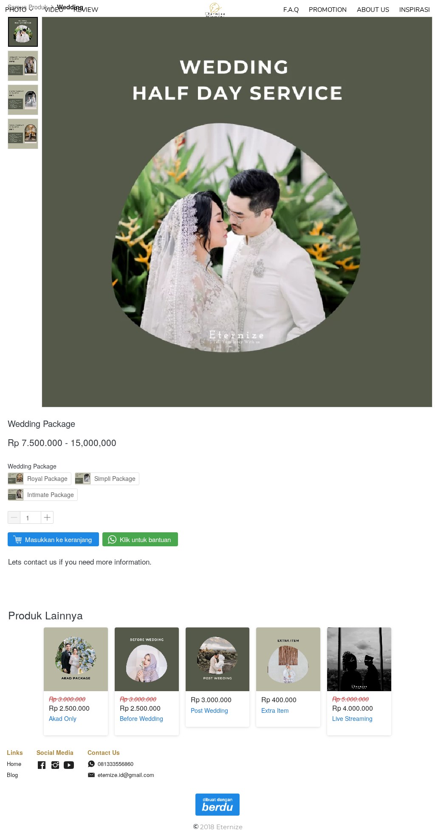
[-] (42, 765)
